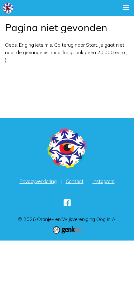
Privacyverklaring (38, 181)
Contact (75, 181)
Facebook (67, 202)
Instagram (104, 181)
